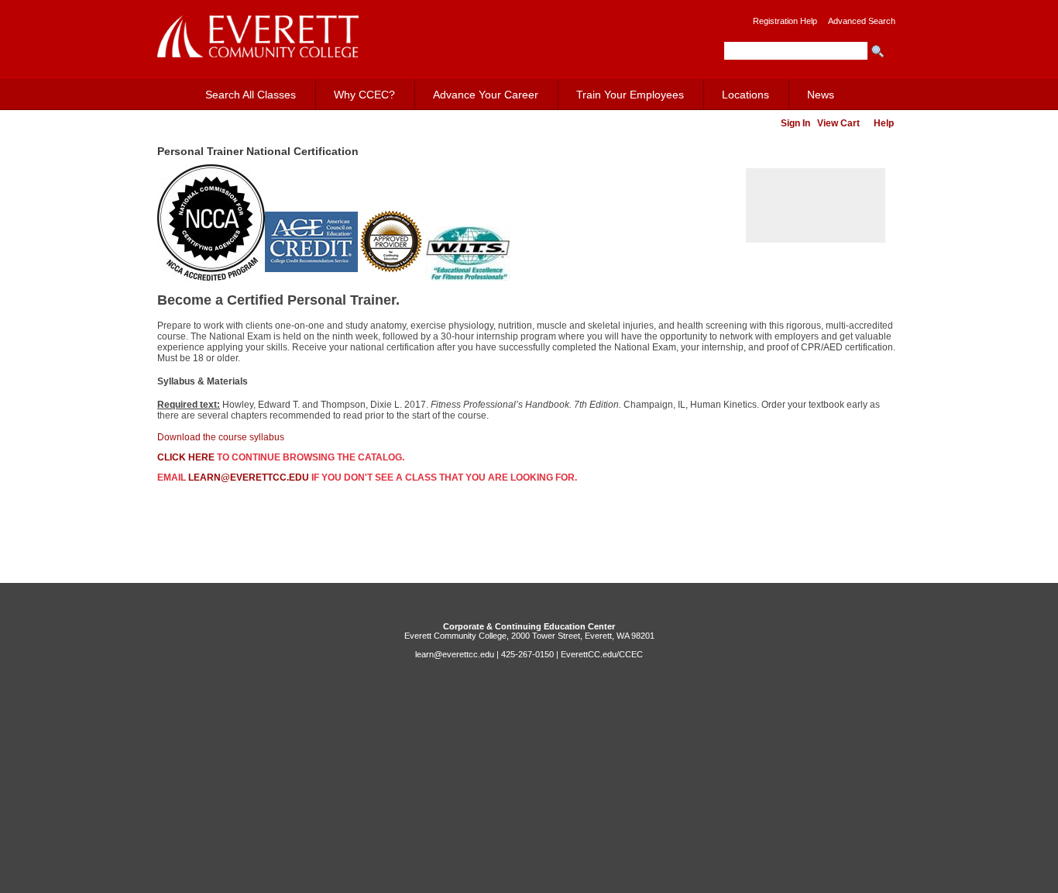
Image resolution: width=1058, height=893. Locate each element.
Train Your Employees (630, 94)
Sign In (795, 123)
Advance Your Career (485, 94)
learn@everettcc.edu (248, 477)
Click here (186, 457)
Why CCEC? (364, 94)
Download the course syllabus (220, 437)
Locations (745, 94)
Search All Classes (250, 94)
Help (884, 123)
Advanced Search (861, 21)
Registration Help (785, 21)
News (820, 94)
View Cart (838, 123)
